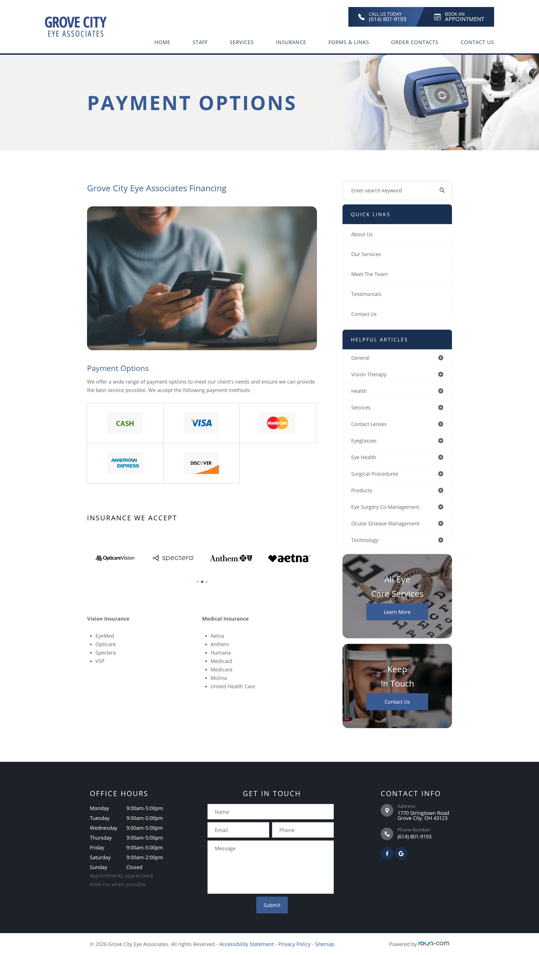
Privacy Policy (294, 944)
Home (162, 42)
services (361, 407)
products (361, 490)
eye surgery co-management (385, 506)
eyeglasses (364, 440)
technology (364, 540)
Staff (200, 42)
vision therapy (368, 374)
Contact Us (477, 42)
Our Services (366, 254)
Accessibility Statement (246, 944)
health (359, 391)
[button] (198, 582)
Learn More (397, 611)
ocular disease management (385, 523)
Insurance (291, 42)
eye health (363, 457)
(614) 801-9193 (414, 836)
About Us (362, 234)
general (360, 357)
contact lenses (369, 424)
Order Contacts (414, 42)
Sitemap (324, 944)
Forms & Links (348, 42)
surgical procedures (374, 473)
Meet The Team (369, 274)
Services (242, 42)
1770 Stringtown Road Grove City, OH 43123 (423, 815)
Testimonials (366, 294)
